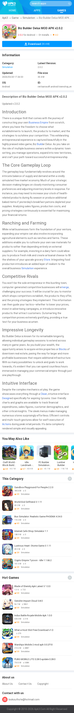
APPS (37, 10)
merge (65, 287)
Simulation (29, 17)
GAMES (61, 10)
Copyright (42, 683)
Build (40, 144)
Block (62, 349)
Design (6, 398)
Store (47, 259)
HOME (12, 10)
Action (6, 424)
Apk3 (5, 17)
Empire (44, 122)
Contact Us (25, 683)
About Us (7, 683)
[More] (70, 479)
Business (34, 122)
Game (15, 17)
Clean (44, 393)
